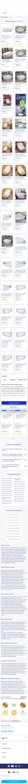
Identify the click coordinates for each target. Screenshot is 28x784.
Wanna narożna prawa (14, 531)
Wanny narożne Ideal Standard (6, 498)
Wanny (5, 13)
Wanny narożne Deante (7, 487)
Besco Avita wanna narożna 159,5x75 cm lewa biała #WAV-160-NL (7, 37)
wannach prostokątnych (19, 655)
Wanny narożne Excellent (7, 491)
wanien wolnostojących (13, 689)
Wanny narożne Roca (19, 499)
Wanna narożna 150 (13, 517)
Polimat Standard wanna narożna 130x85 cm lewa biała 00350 (7, 248)
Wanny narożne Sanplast (19, 501)
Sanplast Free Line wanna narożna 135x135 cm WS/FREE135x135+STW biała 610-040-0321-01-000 (20, 37)
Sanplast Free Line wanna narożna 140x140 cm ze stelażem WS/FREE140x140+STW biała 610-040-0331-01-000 (20, 60)
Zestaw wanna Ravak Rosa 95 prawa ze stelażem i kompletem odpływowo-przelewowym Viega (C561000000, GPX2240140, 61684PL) (7, 178)
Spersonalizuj (13, 407)
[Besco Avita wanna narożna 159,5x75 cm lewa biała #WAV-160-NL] (7, 29)
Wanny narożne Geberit (7, 493)
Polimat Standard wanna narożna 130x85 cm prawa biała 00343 (20, 83)
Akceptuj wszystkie (14, 403)
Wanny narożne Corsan (7, 485)
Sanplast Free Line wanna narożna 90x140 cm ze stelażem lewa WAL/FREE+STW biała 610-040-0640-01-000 (20, 295)
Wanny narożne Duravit (7, 489)
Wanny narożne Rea (18, 494)
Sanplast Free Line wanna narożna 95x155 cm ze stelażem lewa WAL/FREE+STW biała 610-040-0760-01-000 (7, 365)
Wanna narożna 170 (13, 522)
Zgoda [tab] (4, 379)
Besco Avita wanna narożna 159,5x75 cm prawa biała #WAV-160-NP (7, 60)
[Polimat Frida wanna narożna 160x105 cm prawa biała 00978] (7, 76)
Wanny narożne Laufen (19, 482)
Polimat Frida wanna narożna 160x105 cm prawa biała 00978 (7, 83)
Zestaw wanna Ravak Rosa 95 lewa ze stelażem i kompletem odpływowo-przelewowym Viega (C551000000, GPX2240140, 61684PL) (20, 154)
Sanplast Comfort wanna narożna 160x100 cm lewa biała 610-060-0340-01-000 (7, 224)
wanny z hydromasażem (6, 589)
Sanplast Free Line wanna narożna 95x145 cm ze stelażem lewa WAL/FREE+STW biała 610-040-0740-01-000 (20, 342)
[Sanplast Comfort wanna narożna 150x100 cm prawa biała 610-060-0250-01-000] (20, 240)
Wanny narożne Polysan (19, 490)
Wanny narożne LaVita (19, 484)
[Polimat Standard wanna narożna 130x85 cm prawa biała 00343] (20, 76)
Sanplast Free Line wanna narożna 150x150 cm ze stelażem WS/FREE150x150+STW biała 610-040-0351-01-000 (20, 224)
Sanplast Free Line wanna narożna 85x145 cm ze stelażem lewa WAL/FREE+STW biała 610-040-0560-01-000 (7, 318)
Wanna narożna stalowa (14, 525)
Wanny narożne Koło (6, 503)
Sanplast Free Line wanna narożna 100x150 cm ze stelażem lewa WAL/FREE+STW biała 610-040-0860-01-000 (20, 365)
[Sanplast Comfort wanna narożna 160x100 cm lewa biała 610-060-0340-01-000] (7, 217)
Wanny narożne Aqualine (7, 478)
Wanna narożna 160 (13, 520)
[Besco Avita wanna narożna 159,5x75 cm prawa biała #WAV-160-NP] (7, 53)
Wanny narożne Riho (18, 496)
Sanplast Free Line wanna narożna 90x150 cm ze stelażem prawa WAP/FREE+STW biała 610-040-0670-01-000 (7, 342)
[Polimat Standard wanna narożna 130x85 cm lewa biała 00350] (7, 240)
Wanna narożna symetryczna (13, 536)
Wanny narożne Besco (7, 480)
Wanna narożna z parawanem (14, 533)
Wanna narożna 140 (13, 514)
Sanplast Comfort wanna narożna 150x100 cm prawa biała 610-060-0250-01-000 (20, 248)
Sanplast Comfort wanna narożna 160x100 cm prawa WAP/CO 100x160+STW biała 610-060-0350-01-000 (7, 271)
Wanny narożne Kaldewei (7, 501)
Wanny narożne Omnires (19, 486)
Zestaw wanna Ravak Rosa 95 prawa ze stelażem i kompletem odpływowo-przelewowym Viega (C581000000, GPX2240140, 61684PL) (7, 201)
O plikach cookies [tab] (22, 379)
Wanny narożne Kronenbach (17, 479)
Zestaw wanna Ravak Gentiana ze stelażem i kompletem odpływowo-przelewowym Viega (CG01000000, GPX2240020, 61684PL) (20, 201)
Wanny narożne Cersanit (7, 482)
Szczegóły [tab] (12, 379)
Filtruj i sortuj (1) (14, 781)
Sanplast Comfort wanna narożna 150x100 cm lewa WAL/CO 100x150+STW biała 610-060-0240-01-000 (7, 295)
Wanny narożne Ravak (19, 492)
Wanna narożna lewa (13, 528)
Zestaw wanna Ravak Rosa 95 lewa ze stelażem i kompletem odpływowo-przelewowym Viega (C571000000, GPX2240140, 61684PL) (20, 178)
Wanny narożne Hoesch (7, 495)
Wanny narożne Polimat (19, 488)
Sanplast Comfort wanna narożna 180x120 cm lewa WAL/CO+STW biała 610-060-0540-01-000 (20, 271)
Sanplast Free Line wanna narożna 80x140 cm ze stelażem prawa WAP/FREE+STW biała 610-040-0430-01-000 (20, 318)
